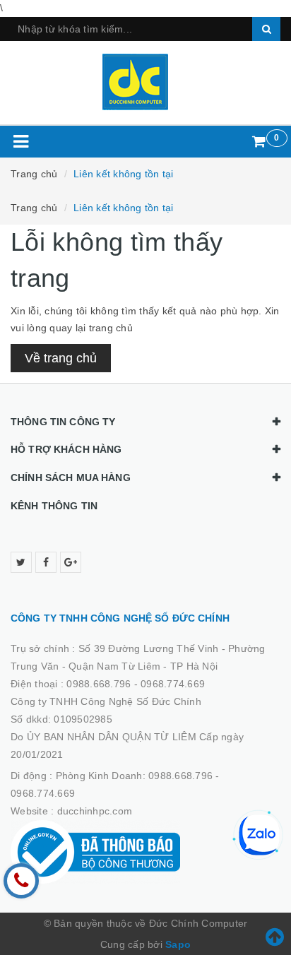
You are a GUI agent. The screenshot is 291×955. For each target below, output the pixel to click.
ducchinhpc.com (95, 811)
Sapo (178, 944)
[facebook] (46, 562)
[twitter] (21, 562)
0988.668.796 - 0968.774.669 (135, 683)
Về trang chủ (61, 358)
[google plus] (71, 562)
